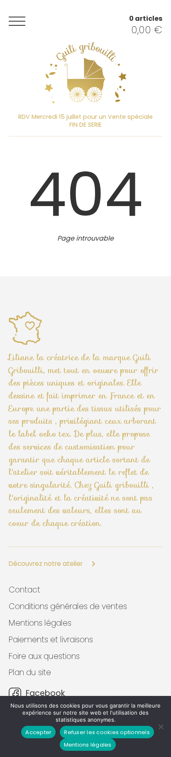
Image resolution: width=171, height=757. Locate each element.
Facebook (44, 693)
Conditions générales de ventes (68, 606)
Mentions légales (40, 623)
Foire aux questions (44, 656)
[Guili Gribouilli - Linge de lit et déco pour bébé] (85, 73)
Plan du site (30, 672)
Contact (24, 589)
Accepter (38, 732)
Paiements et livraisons (51, 639)
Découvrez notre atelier (46, 564)
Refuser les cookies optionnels (107, 732)
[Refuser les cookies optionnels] (160, 727)
